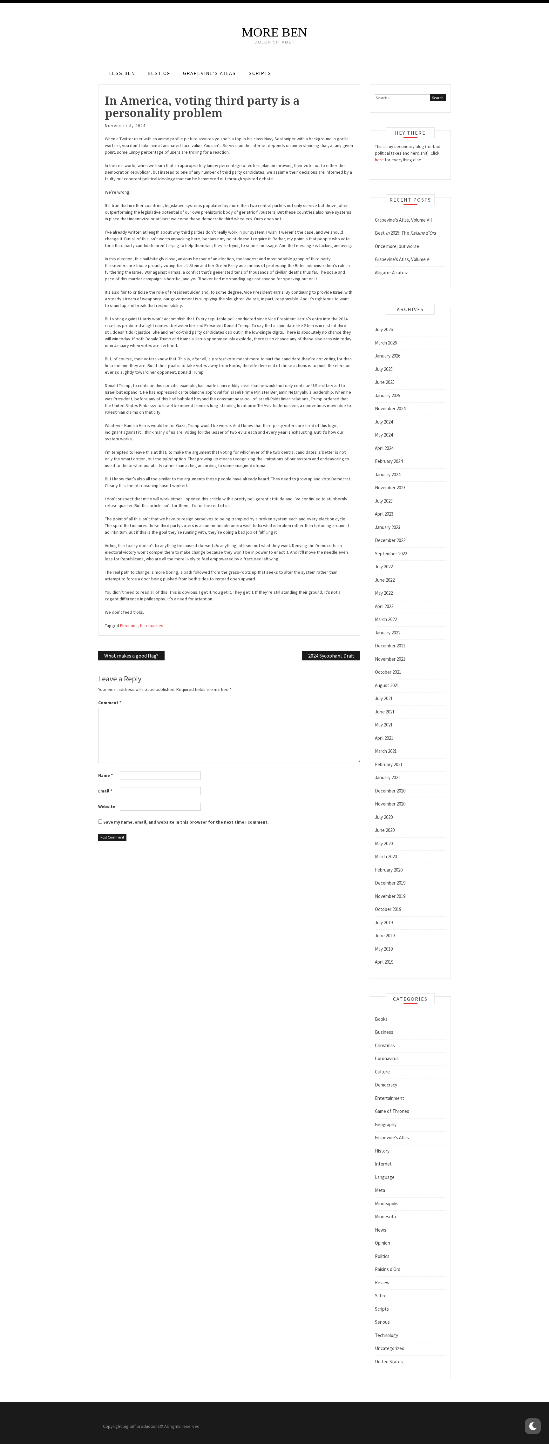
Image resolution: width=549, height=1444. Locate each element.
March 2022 (386, 619)
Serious (382, 1322)
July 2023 (384, 501)
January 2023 (387, 527)
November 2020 (390, 804)
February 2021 (389, 764)
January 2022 (387, 633)
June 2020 (385, 830)
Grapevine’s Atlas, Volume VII (403, 220)
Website (106, 806)
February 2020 (389, 870)
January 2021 (387, 777)
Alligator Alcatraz (391, 273)
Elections (129, 625)
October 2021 (388, 672)
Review (382, 1283)
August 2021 (387, 685)
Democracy (386, 1085)
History (382, 1151)
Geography (385, 1124)
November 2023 (390, 488)
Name (105, 775)
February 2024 (389, 461)
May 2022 (384, 593)
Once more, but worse (397, 246)
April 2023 (384, 514)
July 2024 (384, 422)
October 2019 (388, 909)
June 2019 (385, 936)
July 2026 (384, 329)
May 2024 (384, 435)
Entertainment (389, 1098)
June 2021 (385, 712)
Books (381, 1019)
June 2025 (385, 382)
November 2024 (390, 408)
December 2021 (390, 646)
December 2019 (390, 883)
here (379, 160)
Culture (382, 1072)
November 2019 (390, 896)
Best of (159, 73)
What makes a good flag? (131, 655)
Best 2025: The (405, 233)
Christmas (385, 1045)
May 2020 (384, 843)
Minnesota (385, 1216)
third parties (151, 625)
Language (385, 1177)
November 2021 (390, 659)
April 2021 (384, 738)
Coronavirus (387, 1058)
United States (389, 1362)
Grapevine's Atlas (392, 1137)
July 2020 (384, 817)
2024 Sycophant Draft (331, 655)
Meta (380, 1190)
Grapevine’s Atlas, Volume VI (402, 259)
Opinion (382, 1243)
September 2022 (391, 554)
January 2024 (387, 474)
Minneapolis (386, 1203)
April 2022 (384, 606)
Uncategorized (389, 1348)
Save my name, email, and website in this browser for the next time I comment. (186, 822)
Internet (383, 1164)
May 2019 (384, 949)
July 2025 (384, 369)
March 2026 (386, 343)
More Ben (274, 32)
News (380, 1230)
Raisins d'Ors (387, 1269)
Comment (109, 702)
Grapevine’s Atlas (209, 73)
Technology (386, 1335)
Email (105, 791)
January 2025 (387, 395)
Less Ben (122, 73)
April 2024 (384, 448)
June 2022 (385, 580)
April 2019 (384, 962)
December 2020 (390, 791)
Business (384, 1032)
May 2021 (384, 725)
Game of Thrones (392, 1111)
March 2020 (386, 856)
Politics (382, 1256)
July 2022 (384, 567)
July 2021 (384, 698)
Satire (381, 1296)
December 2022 (390, 540)
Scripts (260, 73)
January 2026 (387, 356)
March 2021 (386, 751)
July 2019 (384, 922)
